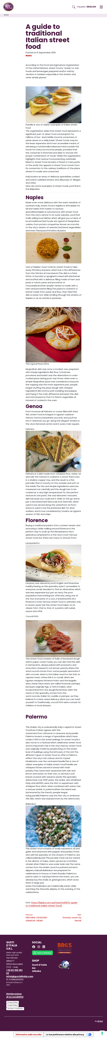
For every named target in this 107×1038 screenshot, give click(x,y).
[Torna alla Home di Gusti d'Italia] (9, 7)
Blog (6, 15)
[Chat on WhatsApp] (42, 954)
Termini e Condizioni (15, 1008)
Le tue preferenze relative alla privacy (65, 1034)
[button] (101, 7)
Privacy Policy (12, 1002)
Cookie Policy (12, 1005)
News (29, 55)
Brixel (100, 1021)
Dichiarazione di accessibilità (14, 995)
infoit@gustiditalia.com (19, 976)
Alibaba (36, 971)
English (91, 6)
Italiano (81, 6)
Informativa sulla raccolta (29, 1034)
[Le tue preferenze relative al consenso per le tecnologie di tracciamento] (102, 1033)
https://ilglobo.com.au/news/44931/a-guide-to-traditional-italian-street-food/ (52, 904)
